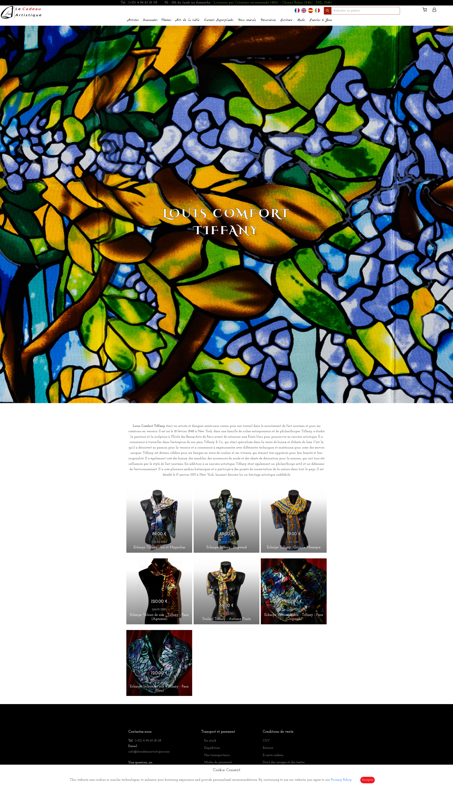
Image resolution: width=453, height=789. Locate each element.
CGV (266, 740)
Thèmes (166, 20)
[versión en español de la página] (310, 10)
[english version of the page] (303, 10)
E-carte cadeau (273, 755)
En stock (210, 740)
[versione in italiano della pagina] (317, 10)
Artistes (133, 20)
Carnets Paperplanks (218, 20)
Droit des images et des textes (284, 762)
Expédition (212, 748)
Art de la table (187, 20)
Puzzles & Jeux (321, 20)
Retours (268, 748)
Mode (301, 20)
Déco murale (247, 20)
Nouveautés (149, 20)
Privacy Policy (341, 780)
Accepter (367, 780)
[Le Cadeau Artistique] (21, 11)
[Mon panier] (426, 10)
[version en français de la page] (297, 10)
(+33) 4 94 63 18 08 (142, 2)
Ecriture (286, 20)
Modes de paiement (218, 762)
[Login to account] (434, 10)
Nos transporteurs (217, 755)
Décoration (268, 20)
